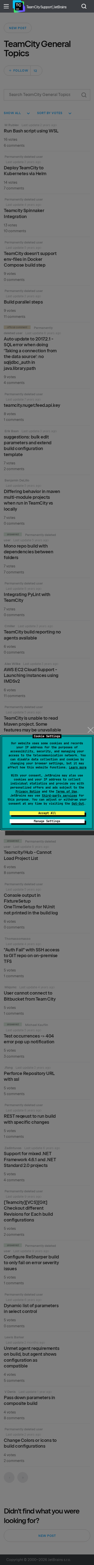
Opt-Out (78, 804)
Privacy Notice (28, 792)
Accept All (47, 813)
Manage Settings (47, 821)
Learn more (77, 767)
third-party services (59, 796)
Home (19, 6)
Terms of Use (66, 792)
